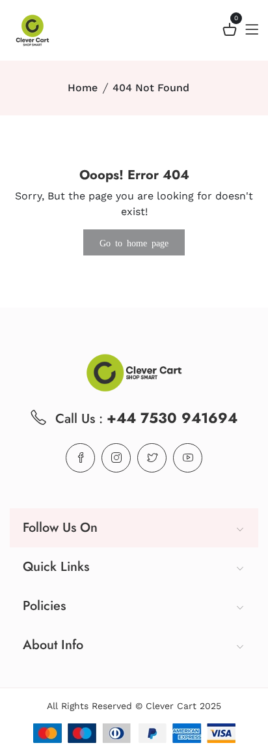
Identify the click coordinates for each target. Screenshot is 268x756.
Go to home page (134, 242)
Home (83, 87)
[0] (229, 31)
